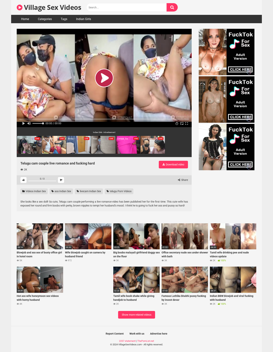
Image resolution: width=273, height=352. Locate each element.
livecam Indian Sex (90, 191)
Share (184, 179)
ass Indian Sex (62, 191)
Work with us (136, 333)
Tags (64, 19)
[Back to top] (261, 341)
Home (25, 19)
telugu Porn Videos (120, 191)
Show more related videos (136, 314)
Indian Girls (83, 19)
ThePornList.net (145, 341)
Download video (174, 164)
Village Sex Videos (51, 7)
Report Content (115, 333)
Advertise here (158, 333)
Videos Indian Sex (35, 191)
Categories (45, 19)
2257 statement (127, 341)
